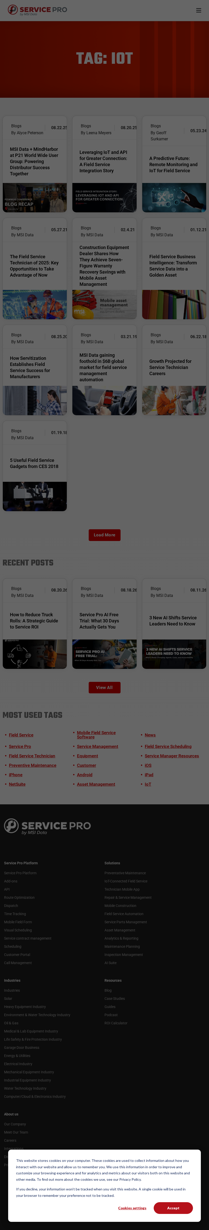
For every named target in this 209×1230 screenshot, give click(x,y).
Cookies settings (132, 1208)
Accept (173, 1208)
